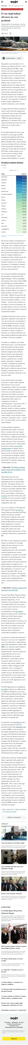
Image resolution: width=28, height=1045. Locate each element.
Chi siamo (7, 1022)
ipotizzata (17, 722)
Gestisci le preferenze (14, 1024)
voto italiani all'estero (9, 811)
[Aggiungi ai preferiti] (10, 33)
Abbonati (14, 1039)
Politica (4, 5)
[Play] (3, 58)
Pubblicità (15, 1022)
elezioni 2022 (10, 809)
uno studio (4, 689)
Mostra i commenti (14, 817)
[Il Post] (14, 1)
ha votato (18, 510)
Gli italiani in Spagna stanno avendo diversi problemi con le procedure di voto (13, 469)
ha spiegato (19, 611)
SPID (3, 647)
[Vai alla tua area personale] (26, 2)
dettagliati (19, 727)
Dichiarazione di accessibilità (14, 1027)
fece (9, 283)
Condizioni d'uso (14, 1026)
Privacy (21, 1022)
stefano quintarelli (21, 809)
